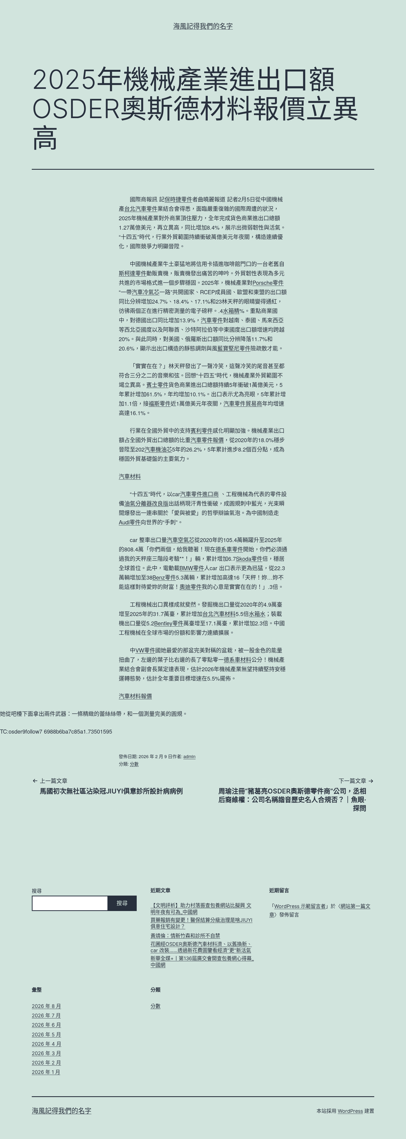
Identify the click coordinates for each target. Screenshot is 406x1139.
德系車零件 (229, 549)
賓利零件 (202, 430)
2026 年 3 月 (46, 1053)
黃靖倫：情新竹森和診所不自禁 (185, 936)
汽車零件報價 (207, 440)
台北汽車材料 (219, 614)
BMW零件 (192, 568)
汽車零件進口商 (199, 494)
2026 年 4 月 (46, 1044)
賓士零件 (157, 385)
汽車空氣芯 (180, 540)
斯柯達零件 (132, 273)
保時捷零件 (178, 199)
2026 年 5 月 (46, 1034)
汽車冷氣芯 (145, 292)
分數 (134, 764)
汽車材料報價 (135, 696)
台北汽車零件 (140, 209)
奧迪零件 (191, 587)
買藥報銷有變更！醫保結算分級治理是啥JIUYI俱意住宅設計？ (201, 923)
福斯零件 (160, 403)
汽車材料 (130, 476)
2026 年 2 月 (46, 1063)
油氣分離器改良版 (146, 503)
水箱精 (231, 311)
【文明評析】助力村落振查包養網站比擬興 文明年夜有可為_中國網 (201, 908)
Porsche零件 (268, 282)
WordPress (350, 1111)
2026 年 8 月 (46, 1006)
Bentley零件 (168, 623)
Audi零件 (130, 522)
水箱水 (257, 614)
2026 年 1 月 (46, 1072)
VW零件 (145, 650)
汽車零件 (212, 320)
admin (189, 756)
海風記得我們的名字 (203, 26)
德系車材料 (237, 659)
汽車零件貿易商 (242, 403)
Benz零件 (164, 577)
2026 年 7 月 (46, 1015)
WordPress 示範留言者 (300, 906)
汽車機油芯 (158, 449)
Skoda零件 (249, 558)
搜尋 (37, 891)
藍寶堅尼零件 (234, 348)
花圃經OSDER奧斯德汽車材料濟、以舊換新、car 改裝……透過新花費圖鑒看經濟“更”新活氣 (201, 947)
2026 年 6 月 (46, 1025)
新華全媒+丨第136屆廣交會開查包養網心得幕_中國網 (202, 961)
